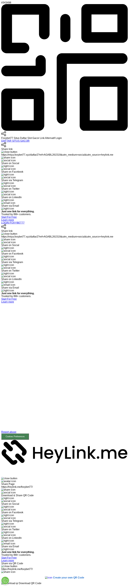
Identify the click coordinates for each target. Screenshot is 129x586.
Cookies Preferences (15, 436)
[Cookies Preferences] (5, 580)
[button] (64, 371)
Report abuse (8, 432)
